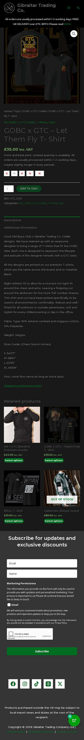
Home (8, 111)
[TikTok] (36, 684)
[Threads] (48, 684)
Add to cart (29, 188)
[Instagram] (24, 684)
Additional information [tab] (20, 227)
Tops (17, 111)
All (5, 122)
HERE (67, 24)
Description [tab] (12, 220)
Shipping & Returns (41, 731)
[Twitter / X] (60, 684)
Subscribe (42, 651)
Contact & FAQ (67, 731)
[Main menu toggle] (69, 8)
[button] (78, 8)
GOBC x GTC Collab (34, 111)
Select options (14, 460)
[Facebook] (13, 684)
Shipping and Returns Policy (23, 385)
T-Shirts (41, 122)
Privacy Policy (16, 731)
